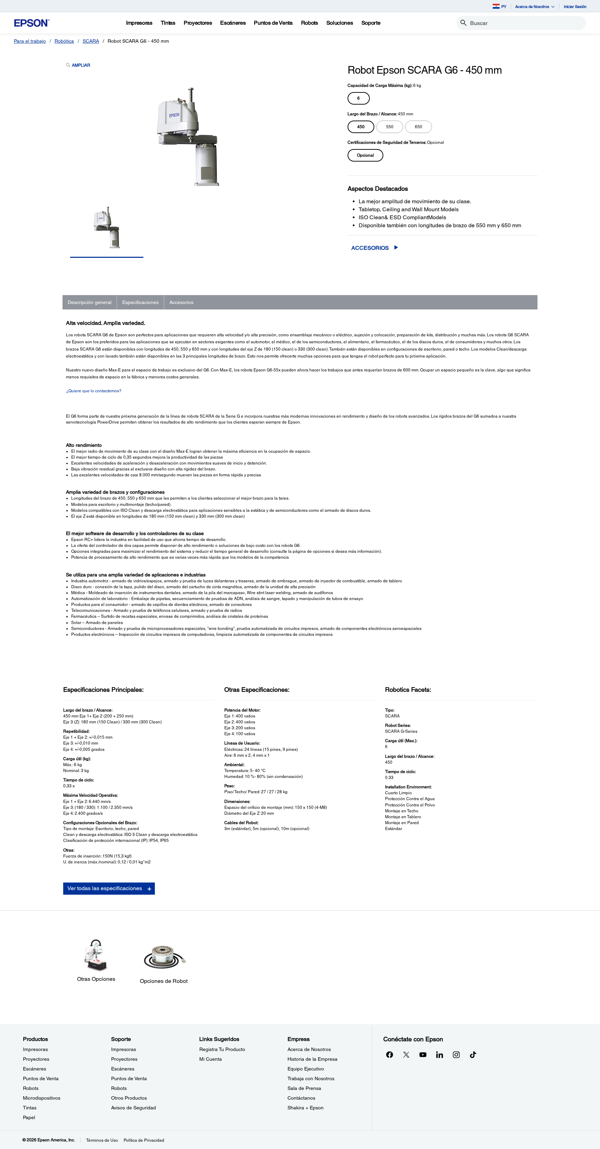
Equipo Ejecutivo (306, 1069)
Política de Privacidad (144, 1140)
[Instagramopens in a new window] (456, 1054)
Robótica (64, 41)
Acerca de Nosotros (309, 1049)
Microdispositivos (41, 1098)
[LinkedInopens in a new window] (439, 1054)
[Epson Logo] (32, 23)
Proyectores (36, 1059)
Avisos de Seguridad (133, 1107)
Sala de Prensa (304, 1088)
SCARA (91, 41)
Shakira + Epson (306, 1107)
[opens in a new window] (473, 1054)
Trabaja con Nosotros (311, 1078)
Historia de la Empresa (313, 1059)
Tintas (29, 1107)
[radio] (359, 98)
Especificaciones (140, 302)
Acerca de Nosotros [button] (532, 6)
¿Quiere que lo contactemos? (94, 390)
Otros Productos (129, 1098)
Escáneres (34, 1069)
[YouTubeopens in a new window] (423, 1054)
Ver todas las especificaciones (104, 888)
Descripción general (89, 302)
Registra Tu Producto (222, 1049)
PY (503, 6)
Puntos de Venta (41, 1078)
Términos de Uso (102, 1140)
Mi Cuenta (210, 1059)
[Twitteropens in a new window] (406, 1054)
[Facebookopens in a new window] (389, 1054)
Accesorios (370, 248)
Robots (31, 1088)
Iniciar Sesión (575, 6)
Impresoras (35, 1049)
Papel (29, 1117)
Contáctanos (301, 1098)
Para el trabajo (30, 41)
